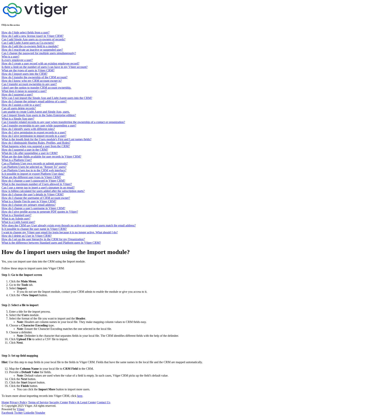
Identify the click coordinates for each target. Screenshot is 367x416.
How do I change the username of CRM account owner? (36, 197)
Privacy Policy (18, 402)
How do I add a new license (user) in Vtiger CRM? (32, 36)
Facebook (7, 412)
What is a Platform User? (17, 160)
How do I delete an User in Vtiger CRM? (27, 235)
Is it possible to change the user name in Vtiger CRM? (34, 228)
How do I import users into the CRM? (24, 73)
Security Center (58, 402)
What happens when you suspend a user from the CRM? (36, 146)
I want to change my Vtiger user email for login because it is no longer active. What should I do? (60, 232)
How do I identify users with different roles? (28, 129)
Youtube (40, 412)
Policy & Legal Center (82, 402)
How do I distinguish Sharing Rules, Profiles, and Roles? (36, 142)
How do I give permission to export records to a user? (34, 132)
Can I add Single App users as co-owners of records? (33, 39)
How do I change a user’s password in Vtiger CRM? (33, 180)
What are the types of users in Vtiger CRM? (28, 70)
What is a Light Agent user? (18, 222)
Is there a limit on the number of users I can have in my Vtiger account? (45, 67)
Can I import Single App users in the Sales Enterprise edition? (39, 115)
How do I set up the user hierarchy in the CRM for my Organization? (43, 239)
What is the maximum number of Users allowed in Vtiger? (37, 184)
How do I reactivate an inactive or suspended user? (32, 49)
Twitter (18, 412)
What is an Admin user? (16, 218)
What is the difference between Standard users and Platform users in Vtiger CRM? (51, 242)
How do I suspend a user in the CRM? (25, 149)
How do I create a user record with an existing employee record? (40, 63)
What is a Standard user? (16, 215)
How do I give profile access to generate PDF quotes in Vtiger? (40, 211)
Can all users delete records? (19, 108)
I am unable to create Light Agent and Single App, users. (36, 111)
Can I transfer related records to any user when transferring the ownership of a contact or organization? (63, 122)
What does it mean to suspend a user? (24, 91)
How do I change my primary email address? (29, 204)
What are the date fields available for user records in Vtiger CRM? (41, 156)
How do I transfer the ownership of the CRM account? (34, 77)
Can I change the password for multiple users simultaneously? (39, 53)
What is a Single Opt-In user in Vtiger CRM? (29, 201)
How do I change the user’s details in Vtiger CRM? (33, 194)
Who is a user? (10, 56)
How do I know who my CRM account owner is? (32, 80)
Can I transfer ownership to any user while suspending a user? (39, 125)
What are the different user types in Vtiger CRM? (31, 177)
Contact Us (103, 402)
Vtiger (20, 409)
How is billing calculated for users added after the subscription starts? (43, 191)
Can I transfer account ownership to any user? (29, 84)
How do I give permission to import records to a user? (34, 135)
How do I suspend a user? (17, 94)
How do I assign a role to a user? (21, 104)
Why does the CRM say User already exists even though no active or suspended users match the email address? (69, 225)
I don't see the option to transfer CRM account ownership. (36, 87)
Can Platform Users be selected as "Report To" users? (34, 166)
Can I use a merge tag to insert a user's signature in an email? (38, 187)
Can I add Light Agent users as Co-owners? (28, 42)
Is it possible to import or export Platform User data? (33, 173)
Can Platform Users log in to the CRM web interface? (34, 170)
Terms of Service (38, 402)
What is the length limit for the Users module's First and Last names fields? (46, 139)
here (79, 395)
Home (5, 402)
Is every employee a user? (17, 60)
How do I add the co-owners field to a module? (30, 46)
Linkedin (29, 412)
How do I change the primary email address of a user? (34, 101)
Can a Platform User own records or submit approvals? (35, 163)
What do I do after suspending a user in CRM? (30, 153)
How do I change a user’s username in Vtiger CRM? (33, 208)
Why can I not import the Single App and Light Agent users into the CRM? (47, 98)
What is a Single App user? (18, 118)
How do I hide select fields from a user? (26, 32)
